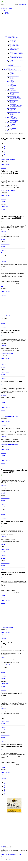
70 (4, 147)
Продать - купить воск (12, 44)
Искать (20, 133)
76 (4, 155)
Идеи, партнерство (11, 108)
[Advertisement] (8, 24)
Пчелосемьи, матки (11, 85)
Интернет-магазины (15, 97)
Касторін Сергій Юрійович (8, 159)
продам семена (13, 121)
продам (11, 62)
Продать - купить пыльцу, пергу (15, 54)
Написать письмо (5, 164)
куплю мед (12, 38)
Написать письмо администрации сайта (11, 854)
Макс (2, 252)
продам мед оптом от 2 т (16, 42)
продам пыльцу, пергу (15, 58)
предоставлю (13, 128)
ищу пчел (12, 94)
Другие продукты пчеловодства (15, 60)
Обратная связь (7, 14)
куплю (11, 61)
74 (4, 152)
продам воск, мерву (14, 48)
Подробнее (3, 231)
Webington (11, 859)
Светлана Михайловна (7, 315)
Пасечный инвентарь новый (14, 70)
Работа (8, 126)
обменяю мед (13, 40)
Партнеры (6, 13)
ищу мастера (13, 104)
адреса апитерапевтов (15, 66)
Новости (6, 12)
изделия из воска (14, 49)
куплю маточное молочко (16, 52)
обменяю (12, 64)
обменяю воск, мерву (15, 46)
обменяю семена (14, 120)
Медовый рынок (8, 10)
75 (4, 154)
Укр (10, 8)
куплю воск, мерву (14, 45)
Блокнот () (3, 8)
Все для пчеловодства (9, 69)
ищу (11, 110)
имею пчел (12, 93)
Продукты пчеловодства (10, 36)
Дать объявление (14, 134)
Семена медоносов (11, 117)
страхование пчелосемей (16, 105)
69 (4, 146)
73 (4, 151)
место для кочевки (14, 92)
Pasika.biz (3, 846)
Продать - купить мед (12, 37)
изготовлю (12, 101)
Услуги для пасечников (12, 100)
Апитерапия (10, 65)
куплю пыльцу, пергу (15, 56)
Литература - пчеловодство (13, 112)
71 (4, 148)
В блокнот (3, 168)
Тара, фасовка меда (11, 122)
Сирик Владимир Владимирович (9, 416)
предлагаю (12, 102)
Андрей (3, 201)
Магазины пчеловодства (13, 96)
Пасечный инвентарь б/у (13, 76)
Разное (8, 68)
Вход (16, 4)
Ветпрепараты (10, 81)
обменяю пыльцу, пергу (16, 57)
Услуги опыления (11, 90)
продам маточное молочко (16, 53)
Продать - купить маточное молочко (16, 50)
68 (4, 144)
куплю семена (13, 118)
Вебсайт (3, 209)
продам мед (12, 41)
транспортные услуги (15, 106)
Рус (12, 8)
